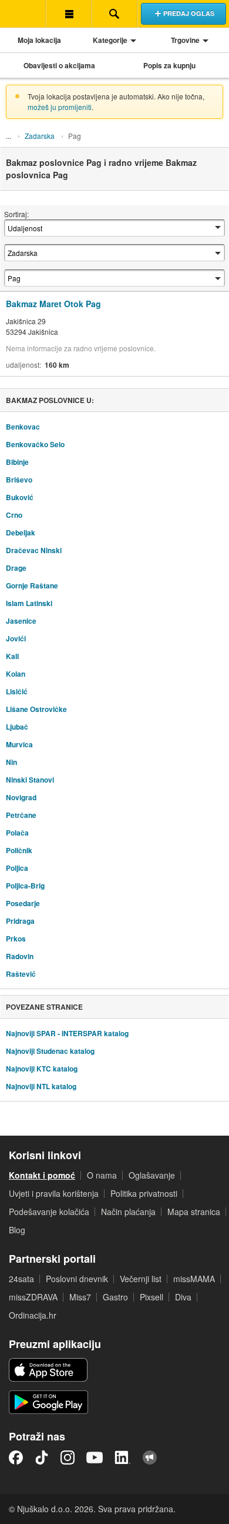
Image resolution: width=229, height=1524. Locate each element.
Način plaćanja (128, 1211)
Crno (14, 515)
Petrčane (21, 815)
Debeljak (20, 532)
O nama (102, 1175)
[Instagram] (67, 1457)
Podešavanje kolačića (49, 1211)
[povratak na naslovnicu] (23, 13)
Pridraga (20, 921)
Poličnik (19, 850)
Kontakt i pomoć (42, 1175)
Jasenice (21, 620)
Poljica (17, 868)
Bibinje (17, 462)
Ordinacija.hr (32, 1315)
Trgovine (185, 40)
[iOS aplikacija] (48, 1370)
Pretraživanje (114, 13)
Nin (11, 762)
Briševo (19, 479)
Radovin (19, 956)
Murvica (19, 744)
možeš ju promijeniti (60, 107)
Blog (17, 1230)
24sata (21, 1279)
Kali (12, 656)
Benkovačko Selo (35, 444)
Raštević (21, 974)
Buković (19, 497)
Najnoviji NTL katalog (41, 1086)
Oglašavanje (152, 1175)
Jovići (16, 638)
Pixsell (151, 1297)
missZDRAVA (33, 1297)
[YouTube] (94, 1457)
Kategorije (110, 40)
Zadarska (40, 136)
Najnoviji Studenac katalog (50, 1051)
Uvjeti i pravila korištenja (54, 1193)
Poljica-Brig (25, 885)
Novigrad (21, 797)
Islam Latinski (29, 603)
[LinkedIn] (122, 1457)
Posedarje (23, 903)
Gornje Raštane (32, 585)
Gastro (115, 1297)
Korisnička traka (69, 13)
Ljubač (17, 726)
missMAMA (194, 1279)
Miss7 (80, 1297)
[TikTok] (42, 1457)
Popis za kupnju (169, 65)
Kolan (15, 673)
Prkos (16, 938)
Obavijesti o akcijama (59, 65)
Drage (16, 568)
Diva (183, 1297)
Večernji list (140, 1279)
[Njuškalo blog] (150, 1457)
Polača (17, 832)
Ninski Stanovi (30, 779)
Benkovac (23, 426)
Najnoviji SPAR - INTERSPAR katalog (67, 1033)
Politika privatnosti (143, 1193)
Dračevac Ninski (34, 550)
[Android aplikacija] (48, 1402)
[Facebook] (16, 1457)
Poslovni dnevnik (77, 1279)
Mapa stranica (193, 1211)
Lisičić (17, 691)
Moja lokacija (39, 40)
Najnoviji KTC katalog (42, 1068)
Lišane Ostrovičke (36, 709)
